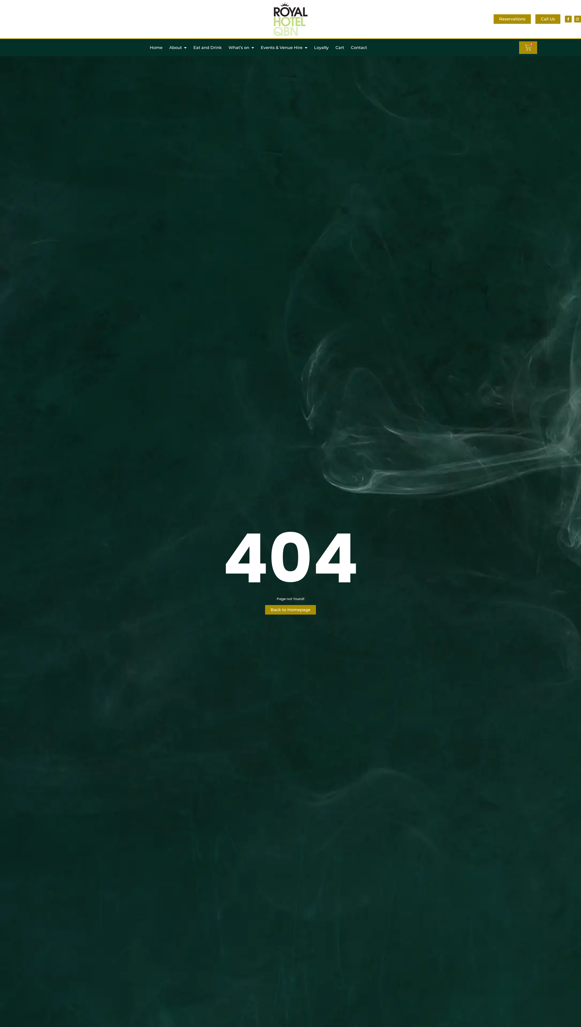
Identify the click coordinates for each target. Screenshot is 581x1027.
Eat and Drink (207, 47)
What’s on (239, 47)
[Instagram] (577, 19)
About (175, 47)
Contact (359, 47)
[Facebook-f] (568, 19)
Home (156, 47)
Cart (339, 47)
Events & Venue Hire (282, 47)
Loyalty (321, 47)
